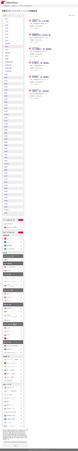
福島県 (5, 93)
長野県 (5, 133)
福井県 (5, 126)
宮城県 (5, 83)
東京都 (5, 111)
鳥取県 (5, 166)
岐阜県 (5, 136)
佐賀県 (5, 197)
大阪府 (5, 154)
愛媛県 (5, 188)
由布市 (6, 55)
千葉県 (5, 108)
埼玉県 (5, 105)
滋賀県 (5, 148)
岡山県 (5, 173)
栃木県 (5, 99)
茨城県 (5, 96)
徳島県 (5, 182)
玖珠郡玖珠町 (8, 71)
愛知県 (5, 142)
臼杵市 (6, 37)
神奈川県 (6, 114)
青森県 (5, 77)
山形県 (5, 89)
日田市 (6, 31)
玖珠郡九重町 (8, 68)
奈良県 (5, 160)
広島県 (5, 176)
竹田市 (6, 40)
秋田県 (5, 86)
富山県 (5, 120)
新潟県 (5, 117)
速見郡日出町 (8, 65)
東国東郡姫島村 (9, 62)
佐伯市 (6, 34)
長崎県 (5, 200)
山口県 (5, 179)
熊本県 (5, 203)
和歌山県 (6, 163)
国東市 (6, 59)
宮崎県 (5, 207)
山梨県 (5, 130)
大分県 (5, 19)
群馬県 (5, 102)
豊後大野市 (8, 52)
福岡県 (5, 194)
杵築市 (6, 46)
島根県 (5, 170)
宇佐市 (6, 49)
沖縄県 (5, 213)
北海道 (5, 74)
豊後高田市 (8, 43)
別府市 (6, 25)
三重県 (5, 145)
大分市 (6, 22)
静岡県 (5, 139)
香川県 (5, 185)
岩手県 (5, 80)
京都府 (5, 151)
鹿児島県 (6, 210)
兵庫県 (5, 157)
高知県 (5, 191)
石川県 (5, 123)
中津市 (6, 28)
